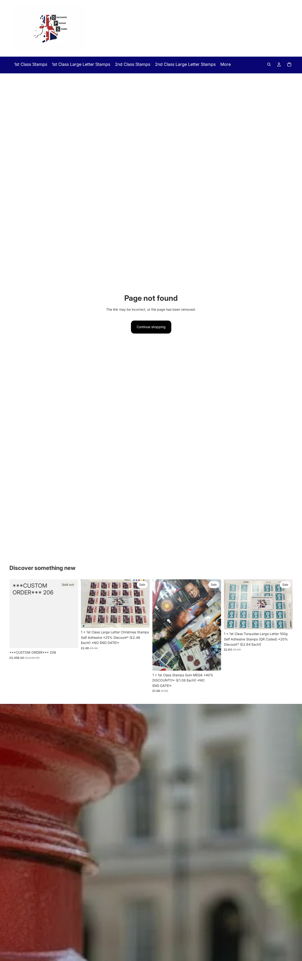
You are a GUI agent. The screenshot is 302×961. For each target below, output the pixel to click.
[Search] (269, 64)
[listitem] (225, 64)
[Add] (142, 620)
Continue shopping (151, 327)
